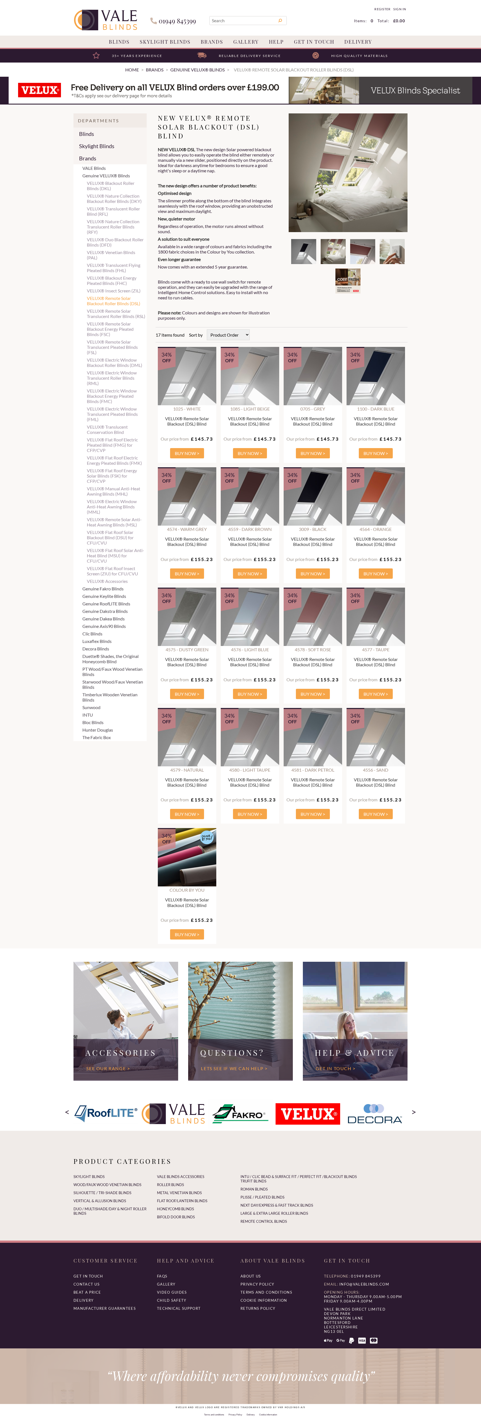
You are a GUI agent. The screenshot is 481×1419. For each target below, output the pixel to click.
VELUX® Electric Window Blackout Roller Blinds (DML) (114, 362)
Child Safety (171, 1300)
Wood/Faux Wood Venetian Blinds (107, 1184)
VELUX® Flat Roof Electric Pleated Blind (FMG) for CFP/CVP (112, 445)
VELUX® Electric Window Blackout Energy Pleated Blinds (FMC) (112, 396)
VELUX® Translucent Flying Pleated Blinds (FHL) (113, 267)
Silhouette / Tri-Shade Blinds (102, 1193)
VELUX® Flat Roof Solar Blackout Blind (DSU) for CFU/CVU (110, 537)
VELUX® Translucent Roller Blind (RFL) (113, 211)
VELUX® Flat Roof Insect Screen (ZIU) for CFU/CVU (112, 571)
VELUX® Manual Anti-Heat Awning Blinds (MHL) (113, 491)
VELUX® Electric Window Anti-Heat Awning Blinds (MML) (112, 507)
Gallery (246, 41)
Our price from (175, 438)
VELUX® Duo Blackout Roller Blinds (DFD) (115, 242)
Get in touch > (335, 1068)
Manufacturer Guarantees (104, 1308)
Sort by (196, 334)
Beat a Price (87, 1292)
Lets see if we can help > (234, 1068)
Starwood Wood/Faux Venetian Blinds (112, 684)
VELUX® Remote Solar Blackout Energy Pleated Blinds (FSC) (110, 329)
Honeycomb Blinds (175, 1209)
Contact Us (86, 1284)
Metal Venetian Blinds (179, 1193)
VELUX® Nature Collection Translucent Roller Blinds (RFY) (113, 227)
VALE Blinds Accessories (180, 1176)
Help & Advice (355, 1052)
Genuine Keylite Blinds (104, 596)
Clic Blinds (92, 633)
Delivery (358, 41)
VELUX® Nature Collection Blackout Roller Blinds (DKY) (114, 198)
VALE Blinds (94, 168)
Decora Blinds (95, 648)
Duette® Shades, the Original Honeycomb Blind (110, 658)
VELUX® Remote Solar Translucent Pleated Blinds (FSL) (112, 347)
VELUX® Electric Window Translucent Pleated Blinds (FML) (112, 414)
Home (132, 69)
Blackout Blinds (340, 1176)
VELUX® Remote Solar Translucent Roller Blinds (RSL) (116, 313)
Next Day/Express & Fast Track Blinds (276, 1205)
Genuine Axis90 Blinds (104, 626)
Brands (212, 41)
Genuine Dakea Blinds (103, 618)
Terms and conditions (266, 1292)
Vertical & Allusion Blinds (99, 1201)
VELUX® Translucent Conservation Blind (107, 429)
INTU (87, 714)
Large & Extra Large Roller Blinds (274, 1213)
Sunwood (91, 707)
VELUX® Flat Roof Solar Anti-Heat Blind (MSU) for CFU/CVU (115, 555)
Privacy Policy (257, 1284)
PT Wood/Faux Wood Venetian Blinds (112, 671)
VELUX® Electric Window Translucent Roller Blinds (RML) (112, 378)
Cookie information (263, 1300)
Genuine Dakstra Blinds (105, 611)
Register (382, 9)
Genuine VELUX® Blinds (106, 175)
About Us (250, 1276)
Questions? (232, 1052)
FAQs (162, 1276)
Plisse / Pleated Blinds (262, 1197)
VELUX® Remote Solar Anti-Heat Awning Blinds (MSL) (114, 522)
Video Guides (172, 1292)
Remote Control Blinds (263, 1221)
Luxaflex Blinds (97, 641)
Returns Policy (257, 1308)
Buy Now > (187, 453)
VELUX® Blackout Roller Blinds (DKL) (110, 185)
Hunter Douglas (97, 729)
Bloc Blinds (93, 722)
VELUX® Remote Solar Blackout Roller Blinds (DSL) (113, 300)
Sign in (399, 9)
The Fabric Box (96, 737)
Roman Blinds (254, 1189)
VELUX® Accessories (107, 581)
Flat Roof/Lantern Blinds (182, 1201)
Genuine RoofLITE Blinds (106, 603)
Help (276, 41)
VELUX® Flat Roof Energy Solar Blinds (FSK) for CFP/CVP (112, 476)
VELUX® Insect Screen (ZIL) (114, 290)
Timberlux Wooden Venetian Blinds (110, 697)
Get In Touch (314, 41)
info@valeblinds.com (364, 1284)
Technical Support (179, 1308)
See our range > (108, 1068)
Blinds (119, 41)
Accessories (120, 1052)
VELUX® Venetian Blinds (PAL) (111, 255)
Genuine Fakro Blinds (103, 588)
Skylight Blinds (165, 41)
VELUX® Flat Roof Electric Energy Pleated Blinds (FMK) (114, 460)
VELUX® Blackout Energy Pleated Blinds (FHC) (111, 280)
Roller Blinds (170, 1184)
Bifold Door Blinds (176, 1217)
